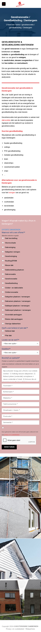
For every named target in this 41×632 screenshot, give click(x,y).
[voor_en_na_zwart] (20, 599)
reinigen (12, 192)
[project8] (20, 559)
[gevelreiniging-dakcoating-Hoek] (20, 477)
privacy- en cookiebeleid (11, 435)
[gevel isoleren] (20, 518)
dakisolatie (6, 120)
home (17, 25)
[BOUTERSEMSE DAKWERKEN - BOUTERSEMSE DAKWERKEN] (20, 4)
